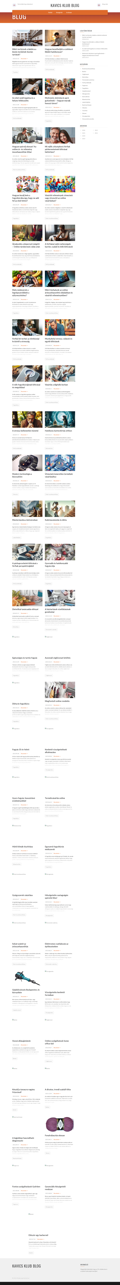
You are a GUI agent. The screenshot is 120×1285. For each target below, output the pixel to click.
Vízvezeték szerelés (51, 629)
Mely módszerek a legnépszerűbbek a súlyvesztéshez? (20, 293)
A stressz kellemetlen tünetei (25, 431)
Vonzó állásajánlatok (21, 1041)
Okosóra (15, 494)
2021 (96, 133)
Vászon (48, 1153)
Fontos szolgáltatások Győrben (26, 1186)
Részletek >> (24, 58)
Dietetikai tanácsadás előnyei (25, 609)
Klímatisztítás (17, 864)
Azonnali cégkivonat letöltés (57, 658)
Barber (15, 1058)
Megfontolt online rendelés (57, 701)
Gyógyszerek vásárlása (22, 895)
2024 (83, 136)
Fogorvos (15, 1204)
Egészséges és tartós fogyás (24, 658)
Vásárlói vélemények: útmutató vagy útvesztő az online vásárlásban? (59, 198)
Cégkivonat (49, 675)
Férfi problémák (50, 69)
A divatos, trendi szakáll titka (58, 1089)
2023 (83, 138)
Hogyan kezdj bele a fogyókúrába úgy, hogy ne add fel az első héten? (25, 198)
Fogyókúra (48, 121)
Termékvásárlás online (55, 798)
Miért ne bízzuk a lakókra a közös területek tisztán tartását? (24, 52)
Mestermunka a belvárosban (25, 520)
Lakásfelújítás (17, 537)
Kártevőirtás (49, 448)
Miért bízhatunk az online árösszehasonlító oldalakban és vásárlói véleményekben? (59, 293)
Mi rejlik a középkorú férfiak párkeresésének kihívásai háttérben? (57, 149)
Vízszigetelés (49, 770)
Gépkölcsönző (17, 1010)
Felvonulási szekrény (51, 964)
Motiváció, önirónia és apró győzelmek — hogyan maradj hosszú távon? (57, 100)
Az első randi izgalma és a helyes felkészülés (94, 48)
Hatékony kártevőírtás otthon (58, 431)
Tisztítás (15, 72)
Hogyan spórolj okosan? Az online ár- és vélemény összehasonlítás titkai (24, 149)
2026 (83, 130)
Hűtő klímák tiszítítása (22, 846)
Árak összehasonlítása (19, 169)
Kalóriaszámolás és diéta (56, 520)
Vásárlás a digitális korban (56, 384)
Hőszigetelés (49, 915)
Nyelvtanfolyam (17, 1158)
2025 (83, 133)
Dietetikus (16, 627)
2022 (96, 130)
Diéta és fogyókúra (20, 703)
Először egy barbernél (38, 1235)
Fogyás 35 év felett (20, 749)
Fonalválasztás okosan (55, 1135)
